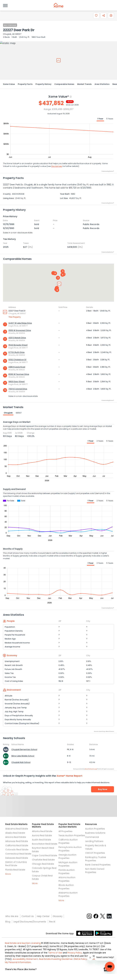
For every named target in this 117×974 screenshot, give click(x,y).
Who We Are (11, 916)
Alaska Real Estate (15, 832)
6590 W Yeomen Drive (18, 374)
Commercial (92, 837)
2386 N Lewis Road (16, 367)
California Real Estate (16, 845)
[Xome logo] (58, 5)
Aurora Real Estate (42, 835)
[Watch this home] (96, 15)
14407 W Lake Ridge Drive (20, 323)
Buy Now (102, 789)
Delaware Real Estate (16, 857)
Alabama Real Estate (16, 828)
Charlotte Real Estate (43, 859)
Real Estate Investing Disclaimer (56, 959)
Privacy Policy (74, 952)
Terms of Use (55, 952)
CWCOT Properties (95, 852)
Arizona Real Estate (15, 837)
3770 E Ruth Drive (16, 352)
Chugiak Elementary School (24, 749)
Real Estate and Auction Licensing (23, 943)
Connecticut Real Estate (18, 853)
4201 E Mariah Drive (17, 337)
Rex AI (52, 921)
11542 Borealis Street (18, 345)
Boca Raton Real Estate (44, 843)
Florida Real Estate (15, 869)
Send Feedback (58, 809)
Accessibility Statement (25, 959)
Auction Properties (95, 828)
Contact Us (27, 916)
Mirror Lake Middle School (22, 756)
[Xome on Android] (103, 933)
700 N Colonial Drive (17, 389)
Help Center (43, 916)
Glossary (57, 916)
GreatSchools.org (91, 769)
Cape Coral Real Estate (44, 855)
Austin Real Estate (41, 839)
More (8, 873)
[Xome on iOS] (85, 933)
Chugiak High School (20, 762)
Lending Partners (94, 841)
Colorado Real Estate (16, 849)
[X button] (102, 916)
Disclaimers (56, 166)
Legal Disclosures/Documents (29, 921)
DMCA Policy (80, 959)
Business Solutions (95, 832)
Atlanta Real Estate (42, 831)
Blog (7, 921)
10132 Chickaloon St (17, 359)
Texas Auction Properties (71, 835)
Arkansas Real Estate (16, 841)
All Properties (65, 831)
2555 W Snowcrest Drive (19, 330)
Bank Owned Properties (97, 864)
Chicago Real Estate (43, 863)
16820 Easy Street (16, 381)
